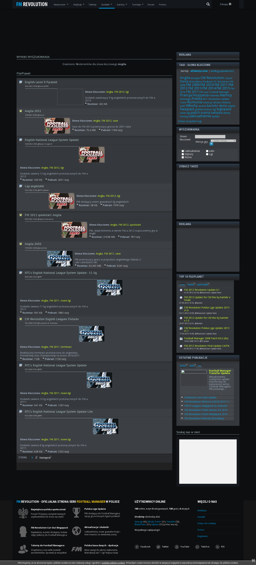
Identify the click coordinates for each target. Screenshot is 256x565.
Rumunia (194, 102)
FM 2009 (193, 84)
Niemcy (226, 95)
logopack (224, 109)
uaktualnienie (199, 116)
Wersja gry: (202, 141)
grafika (199, 109)
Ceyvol (41, 115)
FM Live (203, 92)
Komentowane (202, 285)
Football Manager (219, 92)
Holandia (214, 95)
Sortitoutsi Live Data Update (200, 397)
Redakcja (201, 510)
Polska (197, 98)
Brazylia (195, 78)
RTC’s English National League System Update (56, 365)
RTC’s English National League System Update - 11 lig (61, 273)
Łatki (211, 151)
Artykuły (183, 366)
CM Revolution (212, 77)
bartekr (212, 106)
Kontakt (201, 516)
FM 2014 (209, 88)
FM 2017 (192, 92)
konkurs (207, 109)
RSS (222, 546)
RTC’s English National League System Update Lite (59, 411)
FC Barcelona (221, 81)
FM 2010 (207, 84)
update (216, 116)
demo (223, 106)
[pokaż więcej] (170, 524)
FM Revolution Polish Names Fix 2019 (205, 410)
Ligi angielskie (34, 186)
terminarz (66, 346)
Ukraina (217, 102)
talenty (226, 112)
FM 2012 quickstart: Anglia (43, 215)
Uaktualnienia (192, 151)
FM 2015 (223, 88)
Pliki (199, 366)
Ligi (21, 81)
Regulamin (202, 536)
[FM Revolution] (34, 4)
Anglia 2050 (33, 244)
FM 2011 (109, 253)
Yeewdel (172, 521)
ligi (127, 91)
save (115, 120)
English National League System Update (52, 140)
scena (205, 112)
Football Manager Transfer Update (220, 372)
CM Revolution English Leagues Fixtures (52, 319)
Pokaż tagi (189, 121)
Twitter (165, 546)
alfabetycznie (199, 71)
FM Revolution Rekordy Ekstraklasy (204, 418)
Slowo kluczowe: (185, 138)
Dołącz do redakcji (206, 523)
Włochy (192, 105)
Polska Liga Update (95, 509)
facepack (187, 109)
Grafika (192, 366)
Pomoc (200, 529)
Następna (44, 457)
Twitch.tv (205, 546)
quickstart (135, 224)
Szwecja (207, 102)
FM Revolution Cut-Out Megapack (49, 527)
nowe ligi (66, 300)
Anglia (109, 91)
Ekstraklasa (195, 81)
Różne (21, 110)
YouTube (184, 546)
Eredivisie (208, 81)
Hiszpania (200, 95)
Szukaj (208, 4)
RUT (205, 99)
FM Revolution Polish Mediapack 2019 (205, 414)
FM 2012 (106, 120)
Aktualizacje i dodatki (96, 527)
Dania (184, 81)
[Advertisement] (205, 194)
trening (184, 116)
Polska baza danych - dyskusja (101, 545)
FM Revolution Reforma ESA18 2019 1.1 (207, 401)
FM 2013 (119, 91)
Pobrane (190, 285)
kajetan (157, 524)
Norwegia (185, 99)
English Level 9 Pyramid (41, 82)
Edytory (188, 154)
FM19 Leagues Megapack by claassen (205, 405)
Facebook (145, 546)
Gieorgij (141, 521)
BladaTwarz (142, 524)
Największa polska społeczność (48, 509)
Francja (186, 95)
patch (195, 112)
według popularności (222, 71)
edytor (231, 106)
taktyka (216, 112)
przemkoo (43, 248)
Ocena (182, 285)
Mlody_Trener (156, 521)
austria (202, 106)
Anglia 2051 (33, 111)
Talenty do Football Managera (47, 545)
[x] (253, 560)
